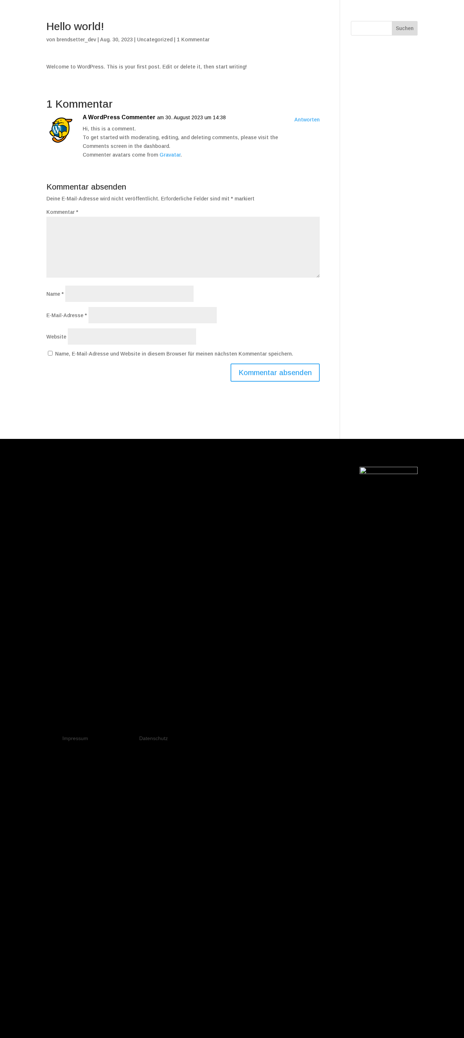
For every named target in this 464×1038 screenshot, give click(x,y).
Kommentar (62, 212)
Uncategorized (155, 39)
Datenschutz (153, 738)
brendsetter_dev (76, 39)
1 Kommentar (193, 39)
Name (55, 294)
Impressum (75, 738)
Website (56, 337)
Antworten (307, 120)
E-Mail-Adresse (66, 315)
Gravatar (170, 155)
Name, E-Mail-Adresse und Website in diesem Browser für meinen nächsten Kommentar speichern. (174, 354)
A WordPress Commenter (119, 117)
